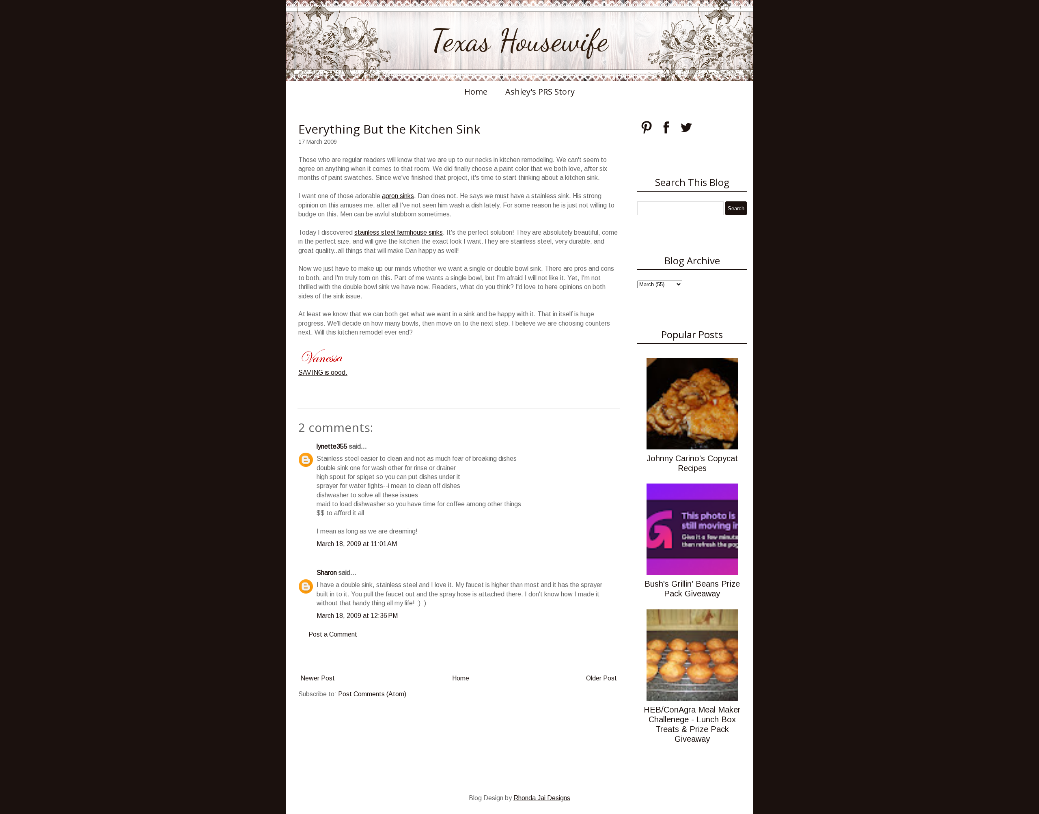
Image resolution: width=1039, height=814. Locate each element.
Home (475, 91)
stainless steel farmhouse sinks (398, 232)
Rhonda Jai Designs (541, 798)
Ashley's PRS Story (540, 91)
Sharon (327, 572)
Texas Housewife (519, 40)
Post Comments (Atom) (372, 694)
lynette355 (332, 446)
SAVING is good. (322, 372)
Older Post (601, 678)
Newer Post (317, 678)
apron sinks (398, 195)
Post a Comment (332, 634)
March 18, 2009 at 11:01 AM (357, 543)
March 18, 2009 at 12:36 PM (357, 615)
